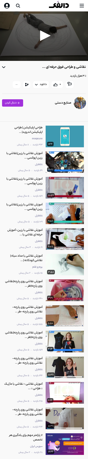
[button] (44, 36)
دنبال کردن (11, 103)
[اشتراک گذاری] (27, 84)
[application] (44, 36)
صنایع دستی (63, 103)
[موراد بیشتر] (16, 84)
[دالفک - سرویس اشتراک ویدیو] (62, 5)
